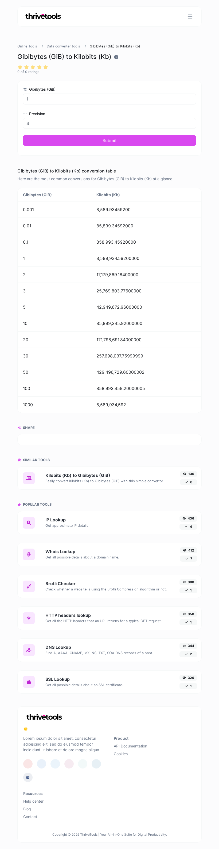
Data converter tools (63, 46)
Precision (36, 113)
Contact (30, 816)
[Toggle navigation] (190, 16)
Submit (110, 140)
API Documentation (130, 746)
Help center (33, 801)
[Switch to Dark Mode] (25, 729)
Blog (27, 809)
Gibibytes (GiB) (42, 89)
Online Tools (27, 46)
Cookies (121, 753)
